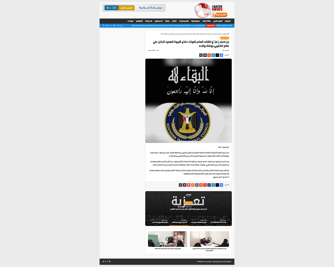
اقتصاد (174, 21)
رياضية (167, 21)
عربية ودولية (195, 21)
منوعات (130, 21)
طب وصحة (148, 21)
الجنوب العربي (217, 21)
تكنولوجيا (139, 21)
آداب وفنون (159, 21)
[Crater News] (213, 10)
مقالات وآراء (206, 21)
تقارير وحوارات (184, 21)
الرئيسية (228, 21)
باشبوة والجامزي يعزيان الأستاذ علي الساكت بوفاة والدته (188, 209)
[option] (188, 208)
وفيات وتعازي (217, 34)
